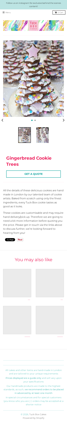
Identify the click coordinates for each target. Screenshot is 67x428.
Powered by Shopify (33, 418)
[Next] (63, 120)
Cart (60, 12)
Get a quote (33, 173)
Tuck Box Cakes (37, 414)
